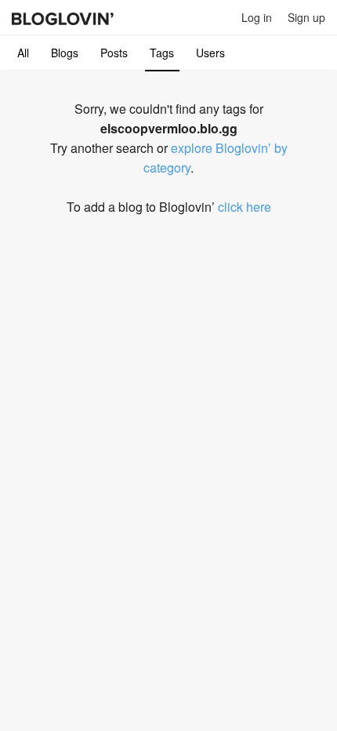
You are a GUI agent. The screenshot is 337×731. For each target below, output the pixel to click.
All (23, 52)
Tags (162, 52)
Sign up (306, 17)
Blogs (64, 52)
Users (210, 52)
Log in (256, 17)
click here (244, 207)
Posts (114, 52)
